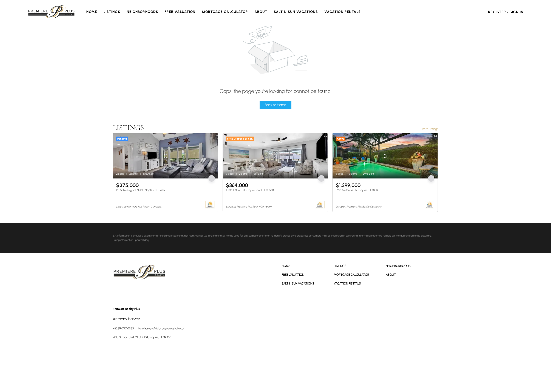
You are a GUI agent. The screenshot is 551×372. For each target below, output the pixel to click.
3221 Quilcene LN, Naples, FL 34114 (357, 190)
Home (91, 12)
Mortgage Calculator (225, 12)
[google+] (152, 291)
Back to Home (275, 105)
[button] (52, 11)
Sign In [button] (516, 12)
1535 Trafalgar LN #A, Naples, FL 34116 (140, 190)
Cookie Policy (360, 359)
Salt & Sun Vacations (296, 12)
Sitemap (418, 359)
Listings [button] (112, 12)
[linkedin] (129, 291)
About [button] (260, 12)
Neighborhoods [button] (142, 12)
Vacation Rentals (342, 12)
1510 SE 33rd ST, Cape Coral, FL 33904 (250, 190)
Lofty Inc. (132, 359)
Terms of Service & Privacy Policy (332, 359)
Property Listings (403, 359)
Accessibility (431, 359)
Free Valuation (180, 12)
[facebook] (117, 291)
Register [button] (497, 12)
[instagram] (140, 291)
